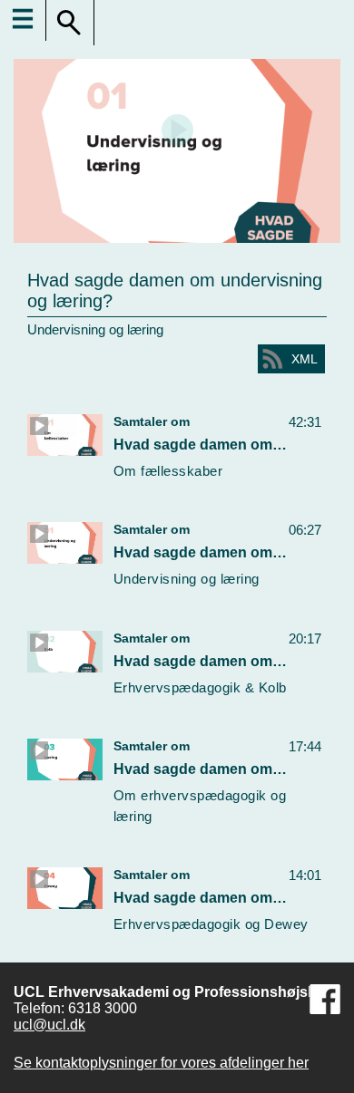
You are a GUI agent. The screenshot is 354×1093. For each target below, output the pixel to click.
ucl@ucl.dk (49, 1024)
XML (304, 359)
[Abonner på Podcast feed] (272, 358)
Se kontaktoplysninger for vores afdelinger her (161, 1062)
